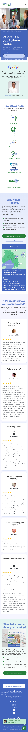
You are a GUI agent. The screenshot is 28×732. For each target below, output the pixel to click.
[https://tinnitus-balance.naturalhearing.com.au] (14, 154)
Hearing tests (14, 123)
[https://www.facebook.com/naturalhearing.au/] (14, 709)
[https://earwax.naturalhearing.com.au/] (14, 142)
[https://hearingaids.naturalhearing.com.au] (14, 130)
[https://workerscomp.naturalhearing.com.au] (14, 180)
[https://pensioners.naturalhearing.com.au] (14, 166)
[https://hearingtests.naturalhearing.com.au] (14, 118)
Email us (15, 697)
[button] (25, 4)
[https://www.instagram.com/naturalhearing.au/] (14, 713)
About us (14, 705)
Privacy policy (14, 707)
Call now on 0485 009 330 (15, 696)
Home (14, 704)
